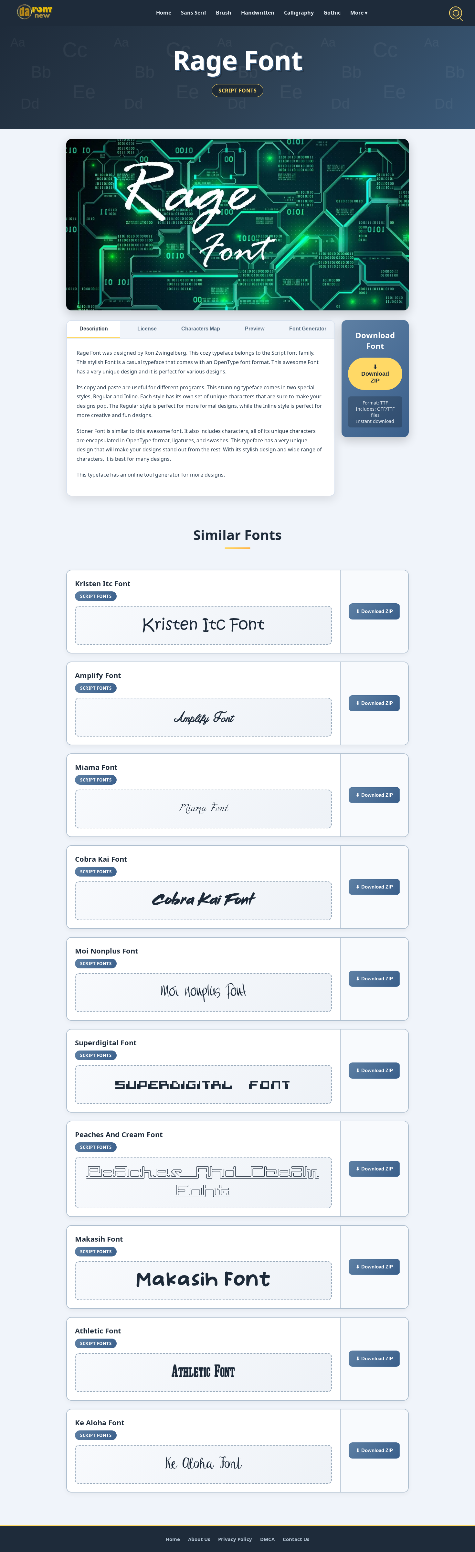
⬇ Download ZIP (375, 374)
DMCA (267, 1539)
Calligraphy (299, 12)
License (147, 328)
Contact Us (296, 1539)
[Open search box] (455, 12)
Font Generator (307, 328)
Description (93, 328)
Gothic (332, 12)
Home (163, 12)
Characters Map (200, 328)
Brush (223, 12)
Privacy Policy (235, 1539)
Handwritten (257, 12)
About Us (199, 1539)
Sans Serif (193, 12)
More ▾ (358, 12)
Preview (254, 328)
